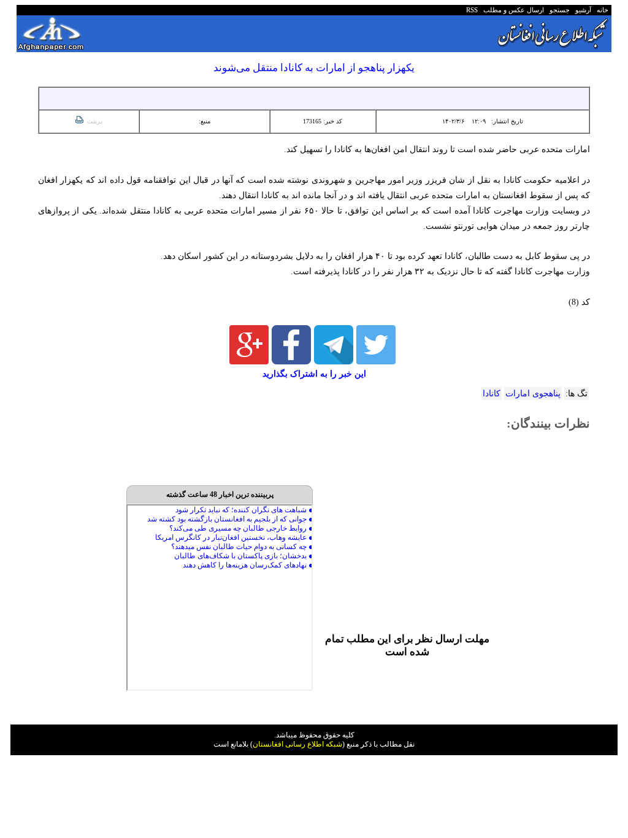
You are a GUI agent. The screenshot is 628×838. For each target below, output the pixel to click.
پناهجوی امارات (533, 393)
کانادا (491, 393)
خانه (601, 9)
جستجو (558, 9)
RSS (472, 9)
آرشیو (581, 9)
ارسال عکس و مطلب (512, 9)
